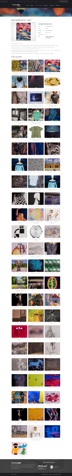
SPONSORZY (57, 5)
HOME (27, 5)
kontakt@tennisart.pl (16, 468)
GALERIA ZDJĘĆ (45, 5)
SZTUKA (40, 5)
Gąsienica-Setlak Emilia (50, 36)
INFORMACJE (32, 5)
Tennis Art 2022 (48, 37)
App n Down (47, 474)
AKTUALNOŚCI (52, 5)
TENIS (36, 5)
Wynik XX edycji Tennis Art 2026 (5, 1)
